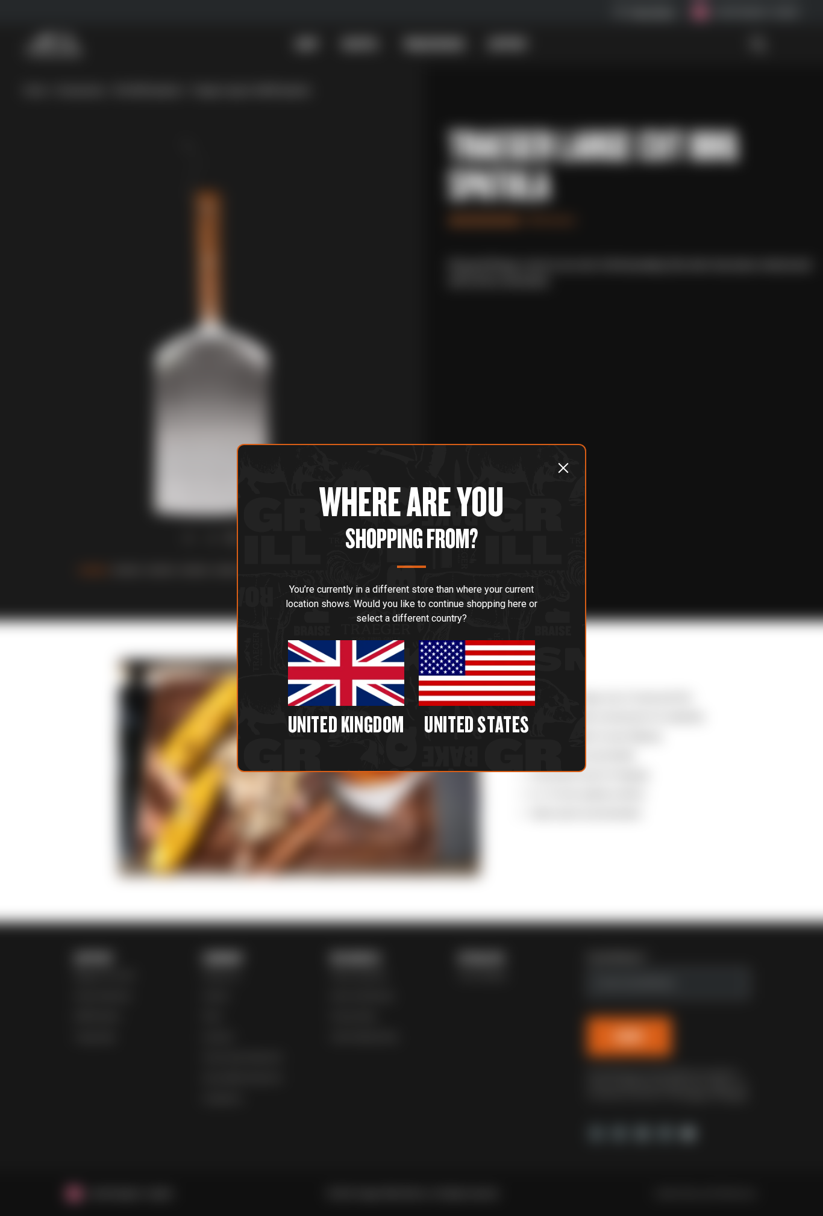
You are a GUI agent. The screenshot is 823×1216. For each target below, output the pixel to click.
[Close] (563, 467)
